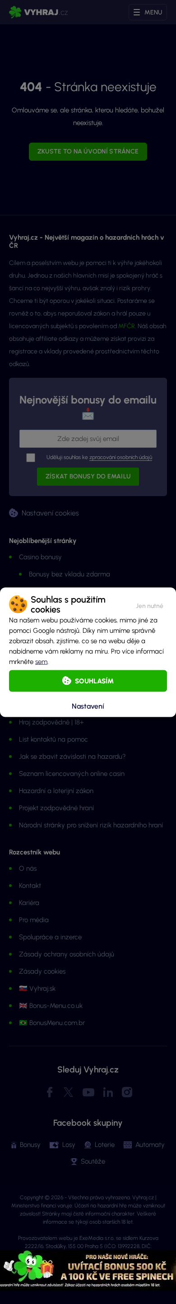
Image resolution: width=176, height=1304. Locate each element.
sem (41, 661)
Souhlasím (94, 681)
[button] (149, 603)
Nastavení (88, 706)
